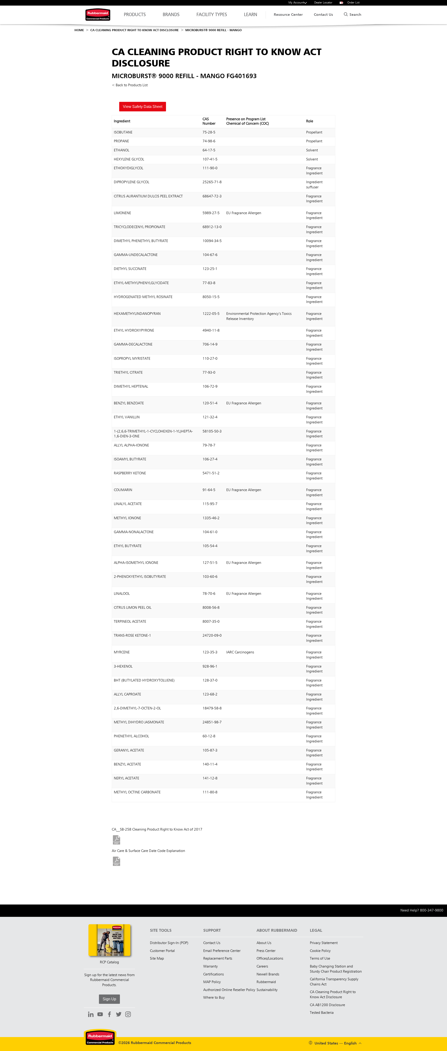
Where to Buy (214, 998)
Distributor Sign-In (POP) (169, 943)
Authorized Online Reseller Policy (229, 990)
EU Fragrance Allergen (243, 213)
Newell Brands (268, 974)
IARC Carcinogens (240, 652)
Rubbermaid (266, 982)
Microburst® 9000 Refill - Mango (213, 30)
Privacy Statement (324, 943)
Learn (250, 15)
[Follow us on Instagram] (128, 1015)
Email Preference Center (221, 951)
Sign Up (109, 999)
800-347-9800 (431, 910)
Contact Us (323, 15)
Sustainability (267, 990)
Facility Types (211, 15)
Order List (350, 2)
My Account (296, 2)
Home (79, 30)
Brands (171, 15)
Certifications (213, 974)
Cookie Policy (320, 951)
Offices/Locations (270, 959)
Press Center (266, 951)
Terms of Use (320, 959)
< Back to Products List (130, 85)
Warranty (210, 966)
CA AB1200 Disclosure (327, 1005)
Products (135, 15)
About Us (264, 943)
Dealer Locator (323, 2)
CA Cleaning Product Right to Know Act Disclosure (134, 30)
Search (354, 15)
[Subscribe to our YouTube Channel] (100, 1015)
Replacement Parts (217, 959)
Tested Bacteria (322, 1013)
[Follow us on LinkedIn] (91, 1015)
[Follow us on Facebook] (109, 1015)
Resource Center (288, 15)
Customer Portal (162, 951)
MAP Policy (212, 982)
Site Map (157, 959)
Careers (262, 966)
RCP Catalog (109, 962)
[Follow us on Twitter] (119, 1015)
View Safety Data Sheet (142, 107)
